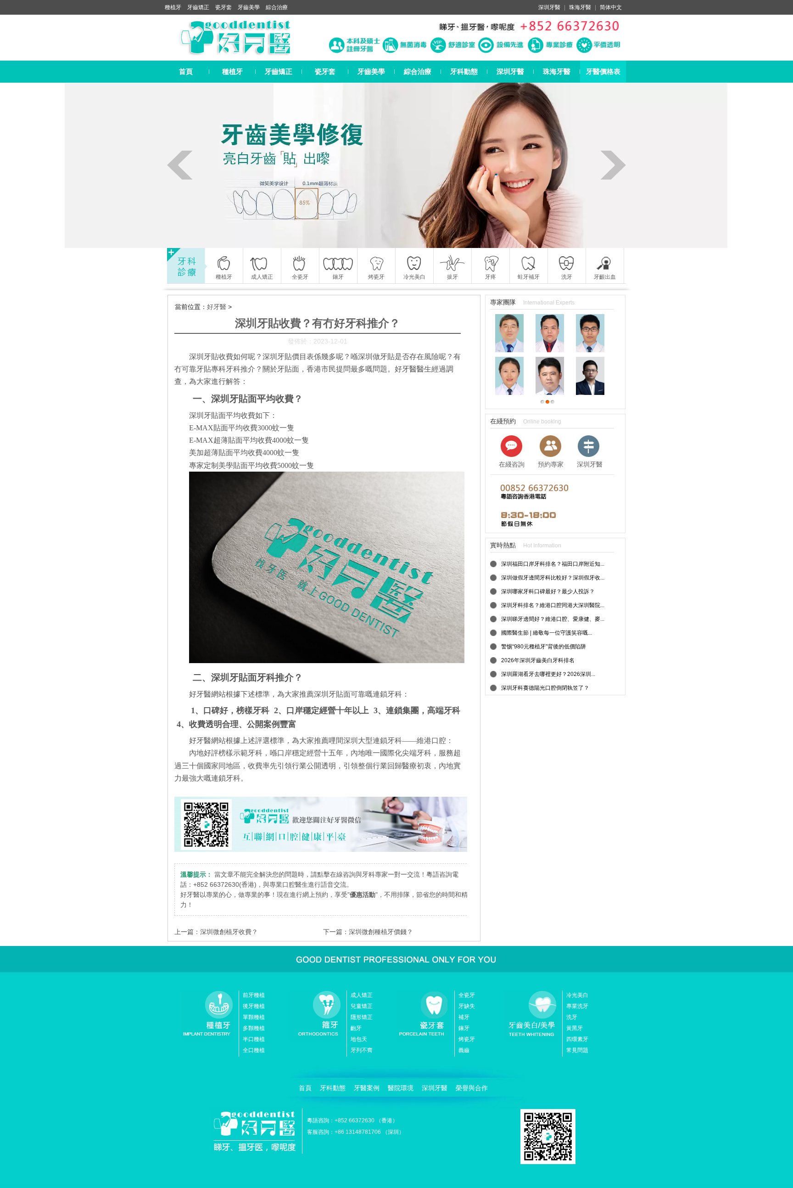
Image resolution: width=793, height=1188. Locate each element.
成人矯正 (362, 995)
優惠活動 (362, 894)
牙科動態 (464, 71)
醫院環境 (400, 1088)
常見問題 (577, 1050)
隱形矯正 (362, 1017)
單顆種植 (254, 1017)
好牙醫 (216, 306)
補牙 (463, 1017)
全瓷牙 (466, 995)
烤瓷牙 (466, 1039)
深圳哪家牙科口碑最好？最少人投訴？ (548, 591)
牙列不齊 (362, 1050)
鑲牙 (463, 1028)
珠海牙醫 (580, 7)
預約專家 (551, 464)
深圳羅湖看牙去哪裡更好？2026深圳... (548, 674)
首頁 (186, 71)
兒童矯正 (362, 1006)
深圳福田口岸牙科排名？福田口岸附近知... (552, 564)
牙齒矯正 (198, 7)
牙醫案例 (367, 1088)
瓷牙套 (223, 7)
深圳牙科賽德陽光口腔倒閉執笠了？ (545, 688)
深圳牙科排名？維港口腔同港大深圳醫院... (552, 605)
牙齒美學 (249, 7)
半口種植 (254, 1039)
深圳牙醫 (549, 7)
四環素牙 (577, 1039)
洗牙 (571, 1017)
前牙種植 (254, 995)
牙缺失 (466, 1006)
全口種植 (254, 1050)
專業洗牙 (577, 1006)
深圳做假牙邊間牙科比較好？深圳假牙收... (552, 577)
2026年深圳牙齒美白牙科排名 (538, 660)
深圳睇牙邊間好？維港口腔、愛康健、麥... (552, 619)
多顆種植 (254, 1028)
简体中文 (611, 7)
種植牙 (173, 7)
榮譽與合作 (472, 1088)
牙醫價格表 (603, 71)
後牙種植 (254, 1006)
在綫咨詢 (512, 464)
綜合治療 (277, 7)
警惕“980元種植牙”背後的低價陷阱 (543, 646)
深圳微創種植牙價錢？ (381, 931)
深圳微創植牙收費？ (229, 931)
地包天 (359, 1039)
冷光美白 (577, 995)
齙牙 (356, 1028)
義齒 (463, 1050)
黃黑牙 (574, 1028)
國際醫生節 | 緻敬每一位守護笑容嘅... (546, 633)
